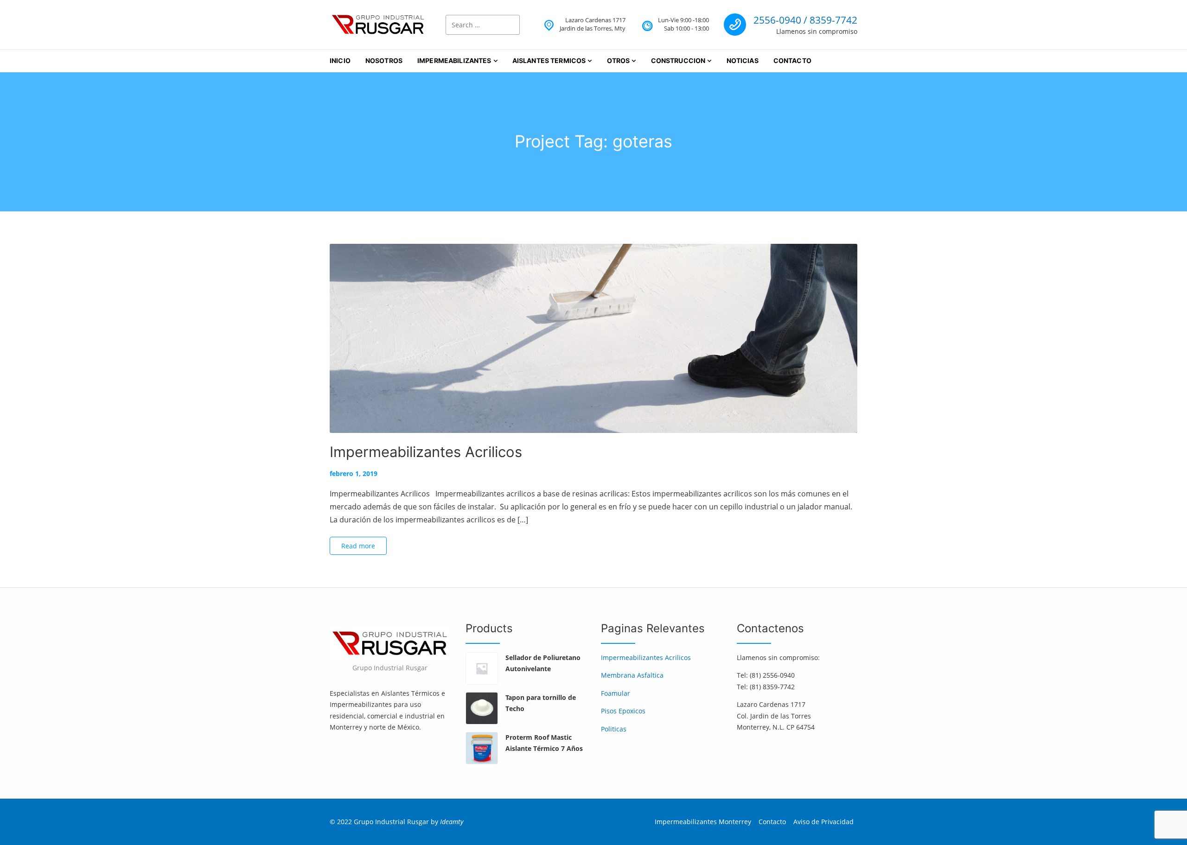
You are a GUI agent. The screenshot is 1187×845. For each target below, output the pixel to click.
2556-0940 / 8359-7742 (805, 19)
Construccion (678, 60)
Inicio (340, 60)
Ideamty (451, 821)
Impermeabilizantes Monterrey (703, 821)
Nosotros (383, 60)
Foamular (615, 693)
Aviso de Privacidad (823, 821)
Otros (618, 60)
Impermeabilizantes (454, 60)
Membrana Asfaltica (632, 675)
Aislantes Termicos (549, 60)
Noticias (743, 60)
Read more (358, 545)
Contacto (792, 60)
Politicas (613, 728)
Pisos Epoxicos (623, 710)
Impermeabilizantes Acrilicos (426, 451)
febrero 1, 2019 (353, 473)
